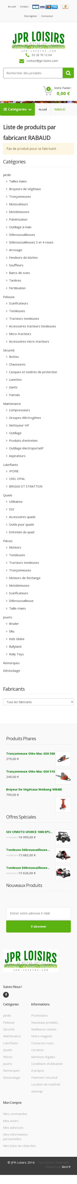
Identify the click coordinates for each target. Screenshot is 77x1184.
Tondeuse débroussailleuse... (28, 850)
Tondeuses (16, 311)
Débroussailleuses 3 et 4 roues (30, 242)
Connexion (47, 16)
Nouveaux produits (44, 1022)
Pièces (8, 541)
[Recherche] (68, 73)
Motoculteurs (18, 204)
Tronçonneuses (19, 196)
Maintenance (12, 404)
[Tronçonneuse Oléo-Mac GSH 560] (63, 759)
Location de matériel (45, 1084)
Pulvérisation (17, 219)
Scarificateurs (18, 303)
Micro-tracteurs (19, 334)
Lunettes (15, 379)
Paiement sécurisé (44, 1077)
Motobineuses (18, 212)
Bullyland (14, 646)
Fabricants (14, 688)
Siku (11, 631)
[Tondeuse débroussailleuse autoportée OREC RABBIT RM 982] (63, 873)
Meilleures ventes (43, 1029)
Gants (12, 387)
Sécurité (9, 350)
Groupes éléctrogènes (24, 418)
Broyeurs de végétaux (24, 189)
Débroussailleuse (20, 601)
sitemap (37, 1091)
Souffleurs (15, 265)
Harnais (14, 395)
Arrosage (15, 250)
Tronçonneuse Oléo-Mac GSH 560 (30, 753)
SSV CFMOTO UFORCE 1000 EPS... (29, 832)
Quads (7, 495)
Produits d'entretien (23, 440)
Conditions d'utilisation (47, 1064)
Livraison (37, 1050)
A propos (37, 1070)
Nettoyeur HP (18, 425)
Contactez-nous (42, 1043)
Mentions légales (43, 1057)
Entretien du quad (21, 532)
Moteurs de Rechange (24, 578)
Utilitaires (15, 501)
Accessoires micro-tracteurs (28, 341)
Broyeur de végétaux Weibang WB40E (34, 789)
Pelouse (9, 297)
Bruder (13, 623)
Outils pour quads (21, 524)
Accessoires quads (22, 517)
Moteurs (14, 547)
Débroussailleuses (21, 235)
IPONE (13, 471)
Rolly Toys (16, 654)
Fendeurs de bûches (23, 257)
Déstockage (11, 670)
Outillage (15, 433)
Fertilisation (16, 288)
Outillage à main (19, 227)
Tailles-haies (17, 181)
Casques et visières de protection (32, 372)
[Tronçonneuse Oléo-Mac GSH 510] (63, 777)
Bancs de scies (19, 273)
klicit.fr (66, 1167)
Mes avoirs (11, 1121)
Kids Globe (16, 639)
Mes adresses (13, 1127)
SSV (11, 509)
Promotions (39, 1015)
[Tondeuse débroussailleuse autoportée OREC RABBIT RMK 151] (63, 855)
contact (24, 6)
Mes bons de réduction (19, 1146)
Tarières (14, 280)
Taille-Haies (17, 608)
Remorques (11, 663)
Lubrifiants (10, 465)
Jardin (7, 175)
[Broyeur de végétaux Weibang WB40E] (63, 804)
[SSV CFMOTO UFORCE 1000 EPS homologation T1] (63, 837)
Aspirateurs (16, 456)
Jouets (7, 617)
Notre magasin (41, 1036)
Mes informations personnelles (15, 1136)
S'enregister (30, 16)
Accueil (12, 6)
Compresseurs (19, 410)
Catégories (17, 109)
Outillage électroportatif (25, 448)
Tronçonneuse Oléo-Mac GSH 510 (30, 771)
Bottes (13, 357)
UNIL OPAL (16, 479)
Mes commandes (15, 1114)
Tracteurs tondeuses (23, 318)
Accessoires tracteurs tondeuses (32, 326)
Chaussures (16, 364)
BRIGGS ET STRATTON (25, 486)
